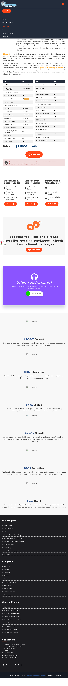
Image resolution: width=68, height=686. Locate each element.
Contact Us (7, 595)
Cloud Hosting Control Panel (12, 620)
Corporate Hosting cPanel (12, 616)
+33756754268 (36, 293)
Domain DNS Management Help (14, 541)
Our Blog (6, 569)
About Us (6, 566)
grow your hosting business (51, 68)
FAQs (5, 532)
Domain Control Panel (10, 629)
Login (7, 11)
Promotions (7, 576)
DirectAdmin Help (9, 544)
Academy (7, 572)
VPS (3, 30)
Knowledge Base (9, 528)
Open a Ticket (8, 525)
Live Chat (7, 554)
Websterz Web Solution (35, 675)
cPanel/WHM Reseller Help (12, 551)
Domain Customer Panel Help (13, 538)
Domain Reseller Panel (11, 632)
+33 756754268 (8, 653)
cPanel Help (7, 548)
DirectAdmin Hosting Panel (12, 610)
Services (5, 37)
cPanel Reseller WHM (10, 623)
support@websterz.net (11, 655)
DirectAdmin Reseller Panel (12, 613)
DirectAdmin (8, 54)
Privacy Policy (8, 588)
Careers (6, 579)
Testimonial (7, 585)
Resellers (5, 26)
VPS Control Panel (9, 626)
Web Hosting (7, 22)
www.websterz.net (10, 657)
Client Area (7, 607)
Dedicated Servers (8, 33)
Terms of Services (29, 162)
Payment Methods (9, 582)
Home (4, 19)
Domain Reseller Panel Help (12, 535)
